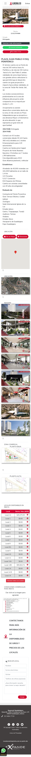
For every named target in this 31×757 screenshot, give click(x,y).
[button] (4, 16)
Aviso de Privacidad (15, 733)
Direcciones (23, 237)
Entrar (26, 3)
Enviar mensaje (16, 47)
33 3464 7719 (16, 52)
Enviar (22, 697)
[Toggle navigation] (5, 3)
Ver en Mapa (10, 237)
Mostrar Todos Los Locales (15, 581)
